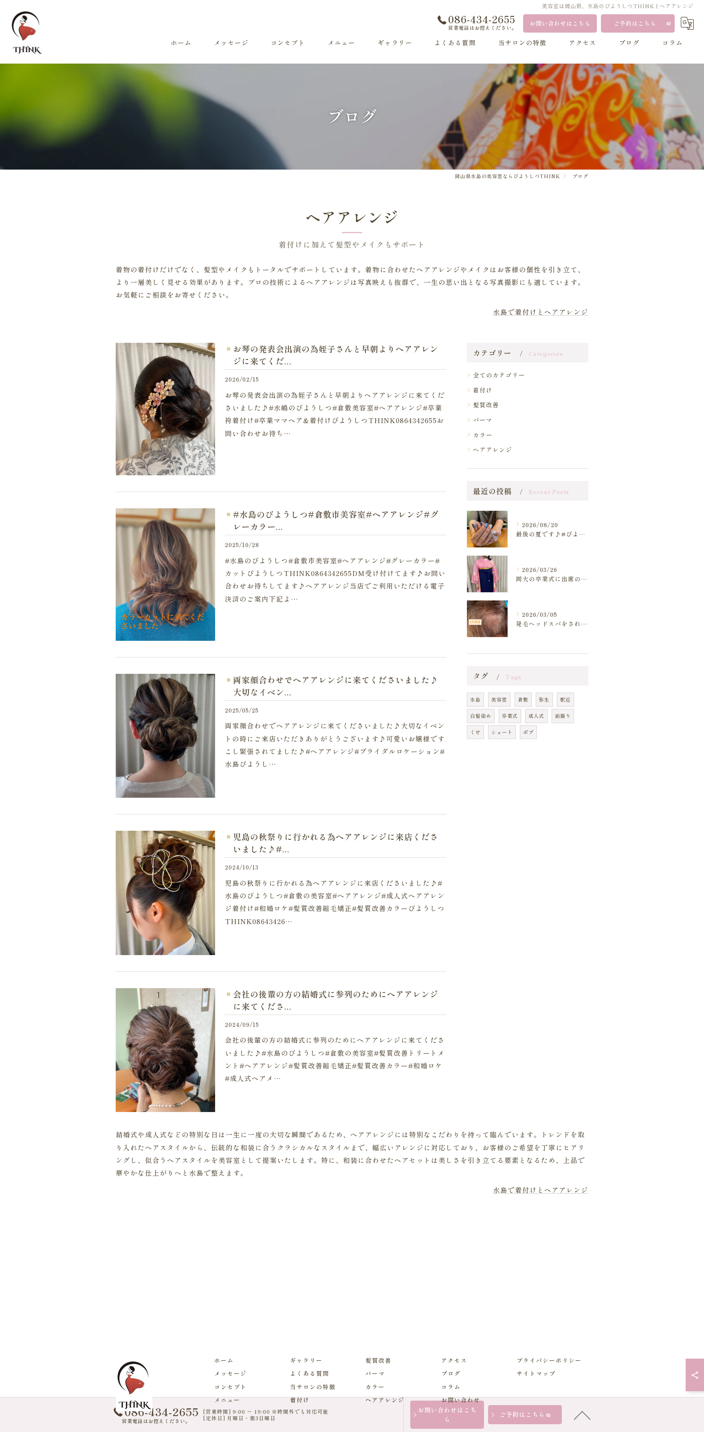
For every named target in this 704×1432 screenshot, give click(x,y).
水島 (475, 699)
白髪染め (480, 715)
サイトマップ (536, 1373)
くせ (475, 731)
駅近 (565, 699)
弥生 (544, 699)
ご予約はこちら (635, 23)
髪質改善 (486, 404)
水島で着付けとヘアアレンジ (540, 312)
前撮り (563, 715)
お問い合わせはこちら (560, 23)
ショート (502, 731)
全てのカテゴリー (499, 375)
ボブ (528, 731)
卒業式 (510, 715)
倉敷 (523, 699)
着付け (483, 390)
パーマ (483, 419)
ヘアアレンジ (492, 449)
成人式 (536, 715)
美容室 (499, 699)
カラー (483, 434)
